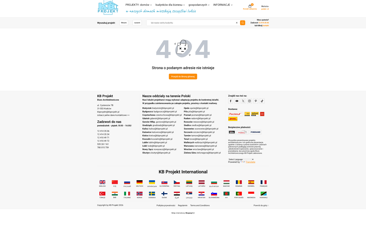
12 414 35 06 (103, 131)
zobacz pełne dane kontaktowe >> (113, 115)
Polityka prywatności (166, 205)
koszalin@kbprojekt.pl (161, 139)
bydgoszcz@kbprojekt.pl (165, 111)
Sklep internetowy (182, 213)
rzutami (137, 23)
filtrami (124, 23)
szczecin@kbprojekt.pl (204, 132)
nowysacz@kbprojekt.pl (165, 149)
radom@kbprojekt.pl (200, 118)
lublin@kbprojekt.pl (158, 142)
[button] (139, 5)
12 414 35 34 (103, 134)
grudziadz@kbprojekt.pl (164, 125)
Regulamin (182, 205)
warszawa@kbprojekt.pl (205, 146)
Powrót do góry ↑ (261, 205)
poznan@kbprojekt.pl (202, 115)
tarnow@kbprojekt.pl (201, 135)
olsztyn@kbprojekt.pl (160, 152)
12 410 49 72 (103, 141)
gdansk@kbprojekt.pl (160, 118)
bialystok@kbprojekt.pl (163, 108)
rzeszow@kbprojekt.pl (203, 122)
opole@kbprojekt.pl (199, 108)
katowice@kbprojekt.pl (163, 132)
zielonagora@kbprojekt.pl (208, 152)
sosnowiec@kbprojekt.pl (206, 128)
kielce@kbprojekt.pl (158, 135)
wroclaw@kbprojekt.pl (203, 149)
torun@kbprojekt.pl (199, 139)
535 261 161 (103, 144)
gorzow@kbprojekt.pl (166, 122)
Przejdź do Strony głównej (183, 76)
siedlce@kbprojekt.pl (201, 125)
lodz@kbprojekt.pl (156, 146)
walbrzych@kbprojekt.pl (206, 142)
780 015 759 (103, 147)
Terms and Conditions (200, 205)
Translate (250, 162)
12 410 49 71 (103, 137)
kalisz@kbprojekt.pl (158, 128)
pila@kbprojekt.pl (196, 111)
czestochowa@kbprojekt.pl (169, 115)
